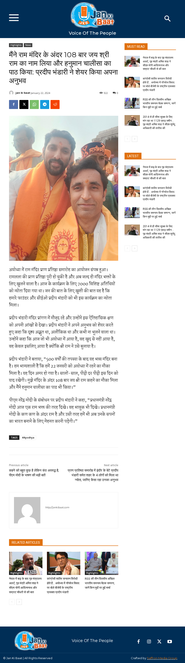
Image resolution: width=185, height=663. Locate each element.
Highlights (15, 45)
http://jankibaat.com (57, 507)
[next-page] (19, 602)
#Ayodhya (28, 437)
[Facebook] (13, 104)
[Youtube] (170, 642)
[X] (23, 104)
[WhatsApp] (34, 104)
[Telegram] (44, 104)
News (28, 45)
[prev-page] (12, 602)
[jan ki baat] (12, 93)
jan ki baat (23, 92)
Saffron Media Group (162, 658)
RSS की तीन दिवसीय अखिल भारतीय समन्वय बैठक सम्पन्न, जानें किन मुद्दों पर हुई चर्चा (100, 583)
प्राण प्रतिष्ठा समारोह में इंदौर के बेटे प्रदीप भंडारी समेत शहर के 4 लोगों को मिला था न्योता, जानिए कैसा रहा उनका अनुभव (93, 475)
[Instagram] (149, 642)
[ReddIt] (55, 104)
